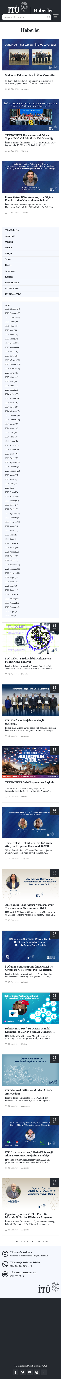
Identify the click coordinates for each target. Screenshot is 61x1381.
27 (35, 1241)
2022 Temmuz (12, 518)
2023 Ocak (11, 492)
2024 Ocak (11, 441)
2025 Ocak (11, 390)
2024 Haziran (12, 420)
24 (24, 1241)
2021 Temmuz (13, 569)
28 (39, 1241)
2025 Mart (11, 381)
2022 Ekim (11, 505)
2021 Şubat (11, 590)
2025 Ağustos (12, 360)
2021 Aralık (12, 548)
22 (17, 1241)
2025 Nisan (11, 377)
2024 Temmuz (13, 415)
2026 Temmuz (13, 313)
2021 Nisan (11, 582)
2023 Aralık (12, 445)
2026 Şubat (11, 334)
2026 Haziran (12, 317)
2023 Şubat (11, 488)
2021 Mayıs (11, 577)
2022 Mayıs (11, 526)
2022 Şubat (11, 539)
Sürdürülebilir (12, 282)
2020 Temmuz (12, 607)
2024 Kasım (12, 398)
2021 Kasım (12, 552)
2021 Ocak (11, 594)
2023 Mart (11, 484)
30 (46, 1241)
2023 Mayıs (11, 475)
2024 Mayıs (11, 424)
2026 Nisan (11, 326)
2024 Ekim (11, 403)
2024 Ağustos (12, 411)
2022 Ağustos (12, 513)
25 (28, 1241)
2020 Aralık (12, 599)
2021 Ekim (11, 556)
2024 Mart (11, 433)
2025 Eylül (11, 356)
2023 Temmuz (13, 467)
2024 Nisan (11, 428)
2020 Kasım (12, 603)
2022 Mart (11, 535)
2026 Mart (11, 330)
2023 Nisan (11, 479)
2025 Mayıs (11, 373)
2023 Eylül (11, 458)
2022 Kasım (12, 501)
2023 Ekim (11, 454)
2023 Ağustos (12, 462)
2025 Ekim (11, 352)
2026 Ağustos (12, 309)
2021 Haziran (12, 573)
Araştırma (10, 271)
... (10, 1241)
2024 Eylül (11, 407)
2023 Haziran (12, 471)
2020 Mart (10, 616)
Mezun (8, 247)
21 (13, 1241)
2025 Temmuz (13, 364)
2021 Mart (11, 586)
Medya (8, 253)
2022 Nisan (11, 531)
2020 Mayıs (11, 611)
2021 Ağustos (12, 565)
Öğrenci (9, 242)
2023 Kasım (12, 450)
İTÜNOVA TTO (13, 294)
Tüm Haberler (12, 230)
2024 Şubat (11, 437)
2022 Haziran (12, 522)
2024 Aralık (12, 394)
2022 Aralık (12, 496)
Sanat (8, 259)
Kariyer (9, 265)
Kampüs (9, 277)
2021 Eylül (11, 560)
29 (43, 1241)
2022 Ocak (11, 543)
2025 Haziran (12, 369)
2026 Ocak (11, 339)
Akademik (10, 236)
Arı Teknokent (12, 288)
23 (20, 1241)
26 (31, 1241)
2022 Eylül (11, 509)
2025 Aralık (12, 343)
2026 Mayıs (11, 322)
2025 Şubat (11, 386)
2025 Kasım (12, 347)
